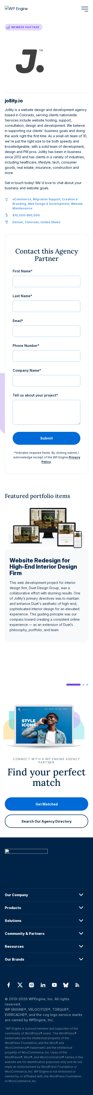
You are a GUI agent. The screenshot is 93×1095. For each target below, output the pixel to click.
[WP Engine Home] (23, 9)
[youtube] (54, 985)
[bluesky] (66, 985)
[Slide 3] (87, 685)
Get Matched (47, 804)
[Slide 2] (83, 685)
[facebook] (8, 985)
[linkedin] (43, 985)
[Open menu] (85, 9)
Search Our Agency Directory (46, 821)
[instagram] (31, 985)
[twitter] (20, 985)
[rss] (77, 985)
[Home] (44, 861)
